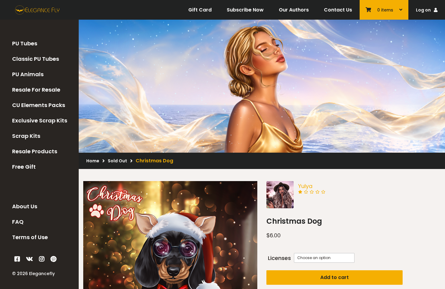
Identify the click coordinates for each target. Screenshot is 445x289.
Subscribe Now (245, 9)
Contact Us (338, 9)
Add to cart (334, 277)
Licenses (279, 258)
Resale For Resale (36, 89)
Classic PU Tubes (35, 59)
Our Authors (294, 9)
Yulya (305, 186)
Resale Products (34, 151)
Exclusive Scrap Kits (39, 120)
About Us (24, 206)
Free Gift (24, 166)
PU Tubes (24, 43)
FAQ (18, 222)
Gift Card (200, 9)
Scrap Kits (26, 136)
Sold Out (117, 161)
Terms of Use (30, 237)
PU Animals (28, 74)
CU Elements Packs (38, 105)
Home (92, 161)
